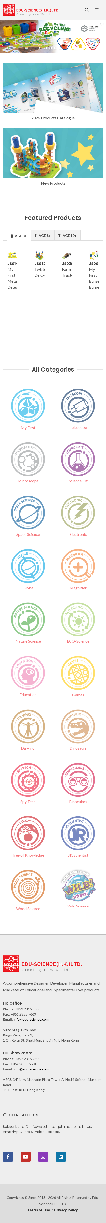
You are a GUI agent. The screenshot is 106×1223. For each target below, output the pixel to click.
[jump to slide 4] (60, 48)
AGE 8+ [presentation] (44, 235)
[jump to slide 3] (55, 48)
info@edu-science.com (31, 1019)
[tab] (19, 235)
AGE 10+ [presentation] (69, 235)
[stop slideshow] (66, 48)
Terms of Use (38, 1210)
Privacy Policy (66, 1210)
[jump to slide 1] (45, 48)
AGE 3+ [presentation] (20, 236)
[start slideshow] (40, 48)
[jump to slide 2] (50, 48)
